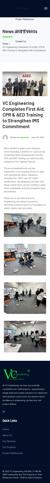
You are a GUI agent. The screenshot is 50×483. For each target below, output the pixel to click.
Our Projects (9, 447)
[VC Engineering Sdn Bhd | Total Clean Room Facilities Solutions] (2, 8)
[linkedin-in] (3, 411)
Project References (12, 453)
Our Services (9, 441)
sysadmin (24, 137)
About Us (7, 435)
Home (5, 43)
